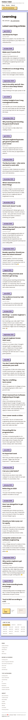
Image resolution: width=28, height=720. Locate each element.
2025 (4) (19, 625)
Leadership (4, 679)
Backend (4, 685)
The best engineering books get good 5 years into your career (13, 142)
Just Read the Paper (10, 35)
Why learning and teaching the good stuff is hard (12, 123)
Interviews (4, 649)
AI (2, 681)
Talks (3, 651)
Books (8, 5)
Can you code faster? (10, 471)
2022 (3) (17, 627)
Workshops (4, 669)
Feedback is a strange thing (13, 69)
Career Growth (5, 687)
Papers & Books (5, 689)
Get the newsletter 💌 (9, 8)
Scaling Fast (5, 659)
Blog (3, 5)
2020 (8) (5, 629)
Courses (4, 667)
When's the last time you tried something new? (13, 228)
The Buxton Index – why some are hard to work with (13, 164)
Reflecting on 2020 (9, 488)
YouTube (4, 707)
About (13, 5)
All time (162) (6, 625)
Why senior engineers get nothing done (12, 562)
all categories (15, 21)
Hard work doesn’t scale (11, 206)
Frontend (4, 683)
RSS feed (4, 653)
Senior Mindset (5, 677)
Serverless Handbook (7, 663)
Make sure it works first (11, 52)
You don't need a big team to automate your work (13, 364)
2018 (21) (17, 629)
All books (4, 665)
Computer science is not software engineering (11, 539)
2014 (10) (17, 631)
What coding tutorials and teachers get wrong (12, 275)
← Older (5, 611)
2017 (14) (23, 629)
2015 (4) (11, 631)
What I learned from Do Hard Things (11, 184)
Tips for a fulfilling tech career (9, 381)
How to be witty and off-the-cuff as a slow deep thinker (13, 85)
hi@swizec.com (5, 716)
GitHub (3, 705)
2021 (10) (23, 627)
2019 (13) (11, 629)
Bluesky (3, 703)
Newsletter (4, 699)
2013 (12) (23, 631)
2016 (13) (5, 631)
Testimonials (5, 697)
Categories (4, 647)
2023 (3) (11, 627)
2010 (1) (10, 633)
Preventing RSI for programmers (9, 431)
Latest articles (5, 645)
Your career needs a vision (12, 415)
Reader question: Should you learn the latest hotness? (13, 253)
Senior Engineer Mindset (8, 661)
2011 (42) (5, 633)
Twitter (3, 701)
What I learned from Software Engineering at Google (13, 396)
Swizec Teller (13, 2)
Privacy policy (5, 709)
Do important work (9, 453)
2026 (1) (13, 625)
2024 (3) (5, 627)
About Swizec (5, 695)
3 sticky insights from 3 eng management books (12, 101)
